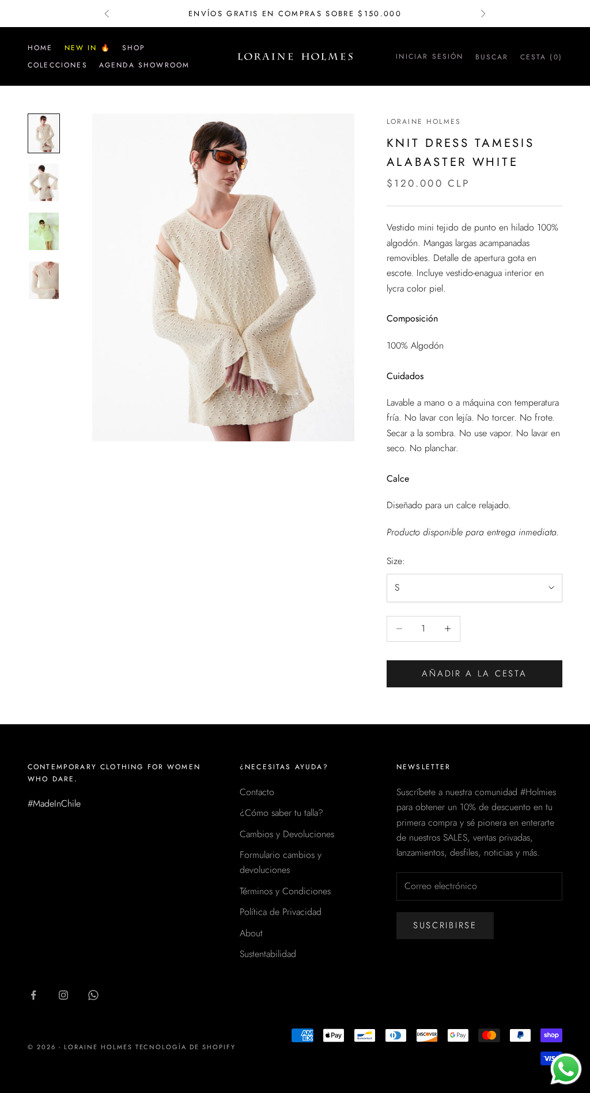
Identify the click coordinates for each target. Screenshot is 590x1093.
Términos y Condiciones (285, 891)
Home (40, 48)
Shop (134, 48)
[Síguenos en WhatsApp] (93, 995)
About (251, 933)
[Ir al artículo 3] (44, 231)
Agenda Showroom (144, 65)
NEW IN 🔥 (88, 48)
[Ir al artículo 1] (44, 133)
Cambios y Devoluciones (287, 834)
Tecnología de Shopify (185, 1047)
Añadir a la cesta (474, 673)
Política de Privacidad (281, 911)
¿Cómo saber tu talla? (281, 812)
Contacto (257, 792)
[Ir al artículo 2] (44, 182)
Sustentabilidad (268, 953)
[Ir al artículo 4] (44, 280)
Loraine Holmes (424, 121)
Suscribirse (445, 925)
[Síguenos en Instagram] (63, 995)
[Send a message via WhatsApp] (566, 1069)
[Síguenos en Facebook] (33, 995)
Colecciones (58, 65)
